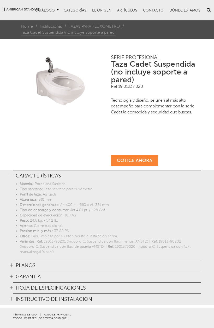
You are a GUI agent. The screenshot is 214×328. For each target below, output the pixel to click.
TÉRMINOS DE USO (25, 314)
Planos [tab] (25, 265)
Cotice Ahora (134, 160)
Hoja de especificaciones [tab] (51, 288)
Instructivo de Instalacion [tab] (54, 299)
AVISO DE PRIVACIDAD (57, 314)
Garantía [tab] (28, 277)
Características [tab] (38, 176)
